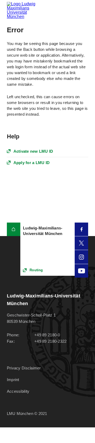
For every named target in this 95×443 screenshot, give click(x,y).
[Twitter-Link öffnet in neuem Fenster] (81, 243)
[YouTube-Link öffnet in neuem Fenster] (81, 271)
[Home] (13, 229)
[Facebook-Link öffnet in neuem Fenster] (81, 229)
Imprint (13, 379)
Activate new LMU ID (33, 151)
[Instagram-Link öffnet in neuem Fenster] (81, 257)
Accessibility (18, 391)
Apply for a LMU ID (31, 162)
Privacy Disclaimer (24, 368)
